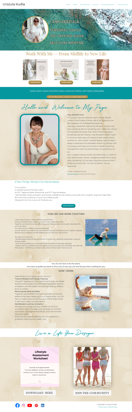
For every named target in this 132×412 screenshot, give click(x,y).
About (75, 4)
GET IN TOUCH (68, 206)
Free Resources (122, 4)
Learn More (35, 82)
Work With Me (85, 4)
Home (68, 4)
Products (95, 4)
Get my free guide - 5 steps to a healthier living (67, 97)
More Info (97, 82)
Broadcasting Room (108, 4)
